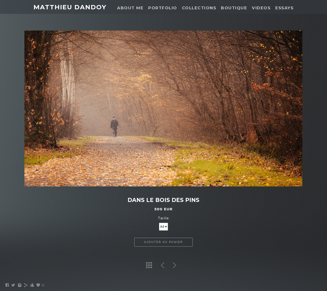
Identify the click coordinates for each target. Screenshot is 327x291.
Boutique (234, 7)
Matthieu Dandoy (70, 7)
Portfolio (162, 7)
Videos (261, 7)
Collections (199, 7)
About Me (130, 7)
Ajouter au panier (163, 242)
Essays (284, 7)
